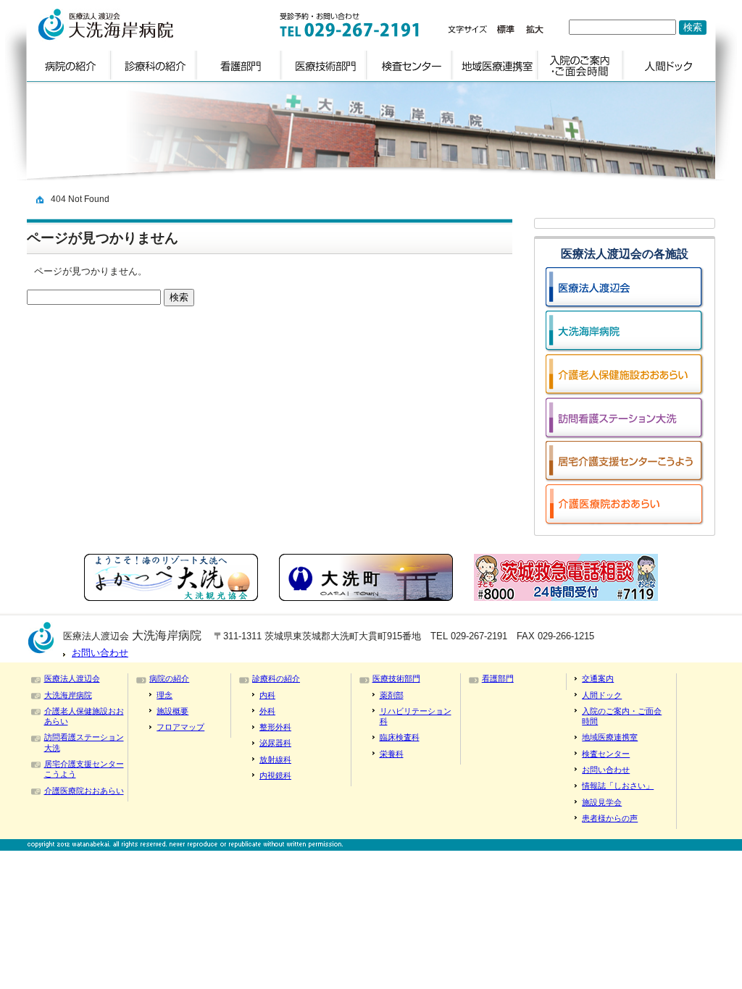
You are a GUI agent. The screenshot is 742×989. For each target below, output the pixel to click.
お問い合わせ (100, 652)
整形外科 (275, 727)
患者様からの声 (610, 818)
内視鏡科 (275, 775)
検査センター (606, 753)
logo (137, 24)
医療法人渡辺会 (72, 678)
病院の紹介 (169, 678)
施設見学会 (602, 802)
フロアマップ (180, 727)
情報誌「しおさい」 (618, 785)
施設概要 (172, 711)
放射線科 (275, 759)
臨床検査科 (400, 737)
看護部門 (498, 678)
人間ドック (602, 695)
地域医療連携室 (610, 737)
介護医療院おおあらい (84, 790)
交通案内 (598, 678)
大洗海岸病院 (68, 695)
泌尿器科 (275, 742)
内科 (267, 695)
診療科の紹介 (276, 678)
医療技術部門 (396, 678)
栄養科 (392, 753)
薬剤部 (392, 695)
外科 (267, 711)
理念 (164, 695)
